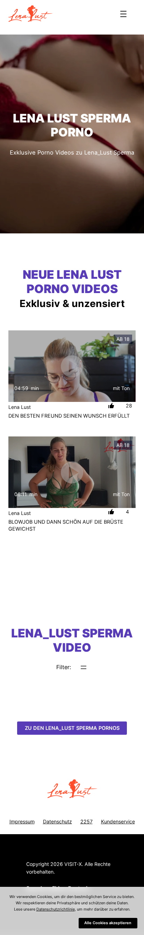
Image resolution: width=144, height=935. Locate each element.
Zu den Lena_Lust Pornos (72, 728)
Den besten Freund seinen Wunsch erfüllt (69, 416)
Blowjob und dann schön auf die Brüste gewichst (65, 525)
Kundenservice (118, 821)
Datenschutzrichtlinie (55, 909)
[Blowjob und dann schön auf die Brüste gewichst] (72, 472)
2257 (86, 821)
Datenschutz (57, 821)
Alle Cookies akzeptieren (107, 922)
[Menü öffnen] (123, 14)
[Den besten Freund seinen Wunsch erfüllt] (72, 366)
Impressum (22, 821)
